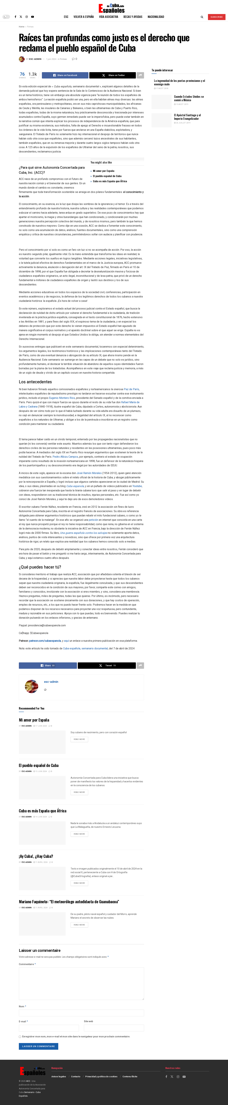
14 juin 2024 (41, 816)
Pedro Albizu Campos (65, 456)
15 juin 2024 (41, 771)
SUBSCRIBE (217, 17)
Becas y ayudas (133, 17)
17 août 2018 (162, 88)
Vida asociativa (108, 17)
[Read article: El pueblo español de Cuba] (42, 787)
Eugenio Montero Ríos (62, 398)
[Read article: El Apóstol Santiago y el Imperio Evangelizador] (162, 120)
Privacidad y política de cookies (101, 1076)
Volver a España (84, 17)
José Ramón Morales (89, 473)
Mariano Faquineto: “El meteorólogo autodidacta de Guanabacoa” (69, 901)
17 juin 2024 (41, 726)
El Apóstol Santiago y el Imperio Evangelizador (187, 117)
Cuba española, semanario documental (85, 648)
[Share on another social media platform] (140, 75)
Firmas (30, 26)
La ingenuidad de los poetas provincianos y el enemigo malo (179, 82)
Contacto (75, 1076)
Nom (22, 1006)
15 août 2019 (182, 104)
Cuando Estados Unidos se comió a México (189, 98)
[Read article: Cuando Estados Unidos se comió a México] (162, 102)
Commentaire (27, 964)
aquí (67, 640)
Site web (88, 1021)
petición (94, 519)
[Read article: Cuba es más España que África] (42, 833)
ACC (28, 1081)
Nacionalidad (156, 17)
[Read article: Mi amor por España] (42, 742)
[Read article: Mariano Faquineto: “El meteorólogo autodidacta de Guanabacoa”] (42, 924)
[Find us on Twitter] (21, 16)
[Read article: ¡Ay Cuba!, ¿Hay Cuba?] (42, 878)
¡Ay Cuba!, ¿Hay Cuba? (36, 856)
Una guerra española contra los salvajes (83, 532)
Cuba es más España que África (110, 181)
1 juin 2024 (51, 59)
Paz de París (131, 389)
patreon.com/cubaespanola (45, 640)
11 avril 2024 (41, 862)
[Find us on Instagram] (27, 16)
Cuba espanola (75, 486)
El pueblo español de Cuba (107, 176)
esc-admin (35, 59)
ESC (66, 17)
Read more (81, 739)
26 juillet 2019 (183, 122)
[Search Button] (202, 16)
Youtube (137, 486)
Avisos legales (58, 1076)
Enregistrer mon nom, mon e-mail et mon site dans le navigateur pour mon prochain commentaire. (76, 1036)
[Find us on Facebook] (15, 16)
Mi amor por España (103, 171)
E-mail (23, 1021)
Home (21, 26)
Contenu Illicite (130, 1076)
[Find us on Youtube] (32, 16)
